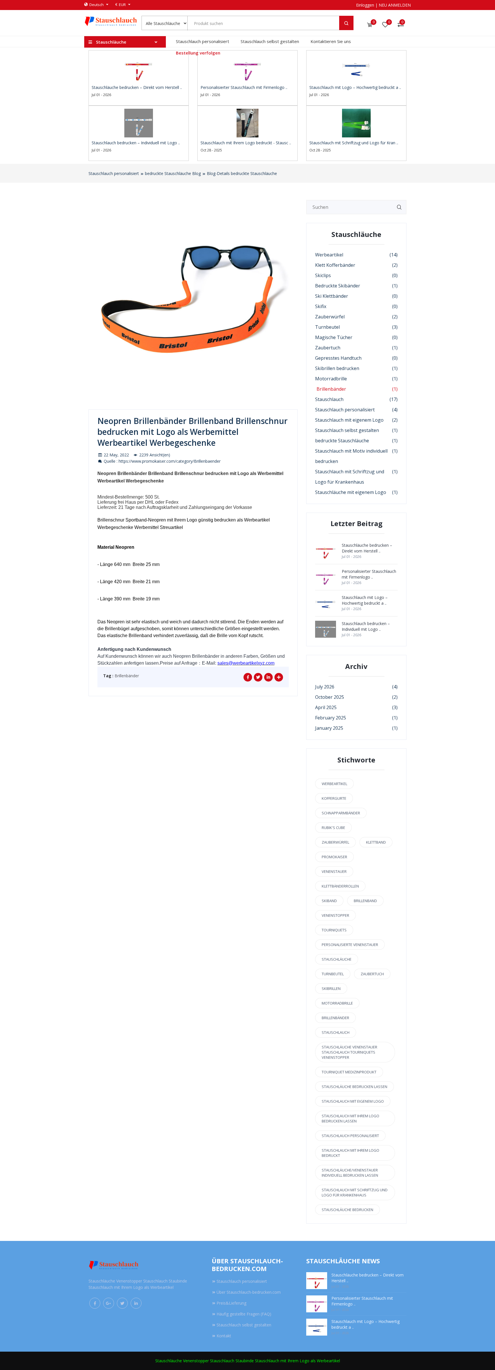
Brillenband (365, 900)
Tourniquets (334, 930)
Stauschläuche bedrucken (347, 1209)
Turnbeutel (333, 973)
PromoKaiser (334, 856)
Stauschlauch (335, 1032)
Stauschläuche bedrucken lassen (354, 1086)
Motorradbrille (337, 1003)
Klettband (376, 842)
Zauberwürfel (335, 842)
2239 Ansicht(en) (154, 455)
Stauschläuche (336, 959)
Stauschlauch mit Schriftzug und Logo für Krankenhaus (355, 1192)
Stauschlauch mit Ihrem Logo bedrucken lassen (350, 1118)
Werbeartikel (334, 783)
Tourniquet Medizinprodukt (349, 1072)
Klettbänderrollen (340, 886)
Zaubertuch (372, 973)
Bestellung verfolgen (198, 53)
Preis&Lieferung (231, 1303)
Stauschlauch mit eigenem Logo (353, 1101)
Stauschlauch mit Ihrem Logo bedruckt (350, 1153)
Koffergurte (334, 798)
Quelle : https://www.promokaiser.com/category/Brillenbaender (162, 461)
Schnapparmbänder (341, 813)
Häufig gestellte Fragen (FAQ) (244, 1314)
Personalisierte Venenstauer (350, 944)
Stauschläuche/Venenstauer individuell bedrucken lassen (350, 1172)
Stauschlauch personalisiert (202, 41)
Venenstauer (334, 871)
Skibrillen (331, 988)
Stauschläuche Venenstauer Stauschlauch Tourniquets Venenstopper (349, 1052)
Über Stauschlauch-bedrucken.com (249, 1292)
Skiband (329, 900)
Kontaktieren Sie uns (331, 41)
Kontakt (224, 1335)
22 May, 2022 (116, 455)
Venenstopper (335, 915)
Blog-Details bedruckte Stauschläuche (242, 173)
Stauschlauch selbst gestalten (270, 41)
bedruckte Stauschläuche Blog (173, 173)
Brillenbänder (127, 675)
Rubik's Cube (333, 827)
